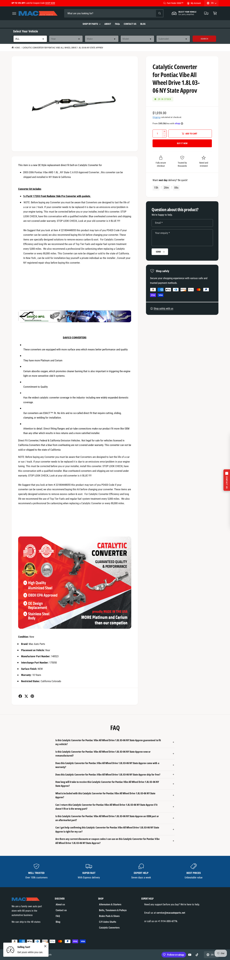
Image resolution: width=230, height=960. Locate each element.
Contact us (61, 910)
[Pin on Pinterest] (32, 696)
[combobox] (86, 13)
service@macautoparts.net (170, 912)
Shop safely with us (163, 308)
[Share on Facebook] (20, 696)
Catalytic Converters (109, 927)
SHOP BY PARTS (90, 24)
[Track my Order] (206, 13)
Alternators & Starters (110, 904)
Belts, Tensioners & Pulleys (113, 910)
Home (17, 47)
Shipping (156, 117)
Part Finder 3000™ (175, 3)
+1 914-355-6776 (167, 921)
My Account (196, 3)
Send (158, 251)
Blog (58, 921)
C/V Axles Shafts (107, 921)
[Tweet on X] (26, 696)
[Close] (45, 946)
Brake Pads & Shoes (109, 916)
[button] (14, 13)
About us (60, 904)
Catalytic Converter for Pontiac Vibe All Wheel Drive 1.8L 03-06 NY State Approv (63, 47)
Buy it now (182, 143)
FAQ (58, 916)
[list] (115, 871)
